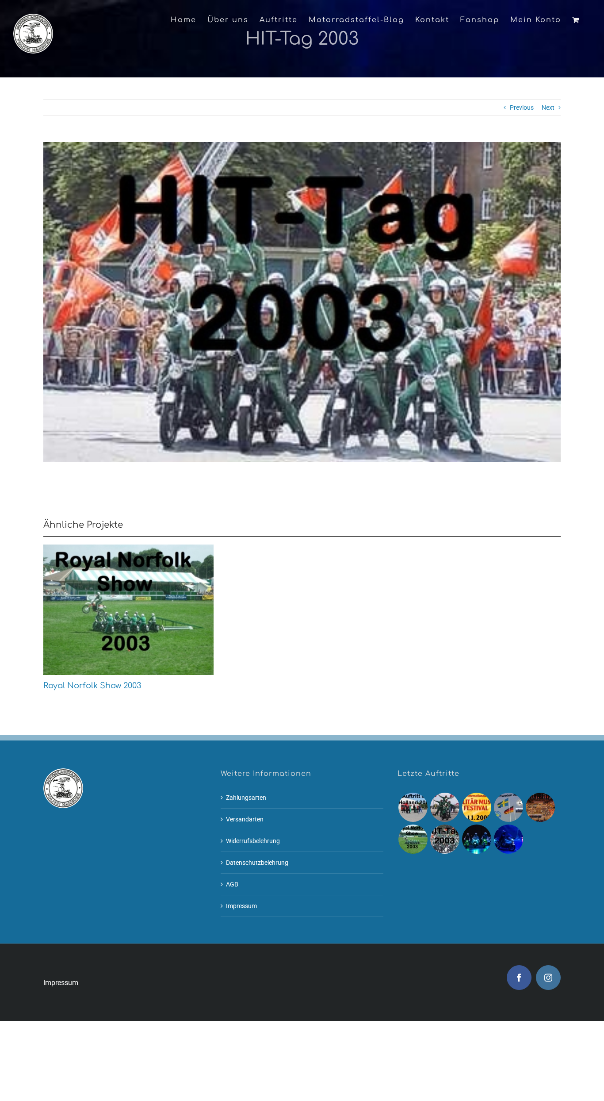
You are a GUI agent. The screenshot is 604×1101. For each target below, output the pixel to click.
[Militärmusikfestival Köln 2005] (476, 807)
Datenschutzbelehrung (257, 862)
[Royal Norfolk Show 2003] (128, 610)
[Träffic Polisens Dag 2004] (508, 807)
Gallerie (144, 609)
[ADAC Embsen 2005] (444, 807)
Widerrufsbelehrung (253, 840)
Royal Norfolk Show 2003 (112, 609)
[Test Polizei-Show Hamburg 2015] (508, 839)
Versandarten (245, 819)
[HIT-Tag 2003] (444, 839)
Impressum (241, 905)
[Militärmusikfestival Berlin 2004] (540, 807)
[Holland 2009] (413, 807)
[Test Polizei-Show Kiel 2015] (476, 839)
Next (548, 107)
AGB (232, 884)
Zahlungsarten (246, 797)
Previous (522, 107)
